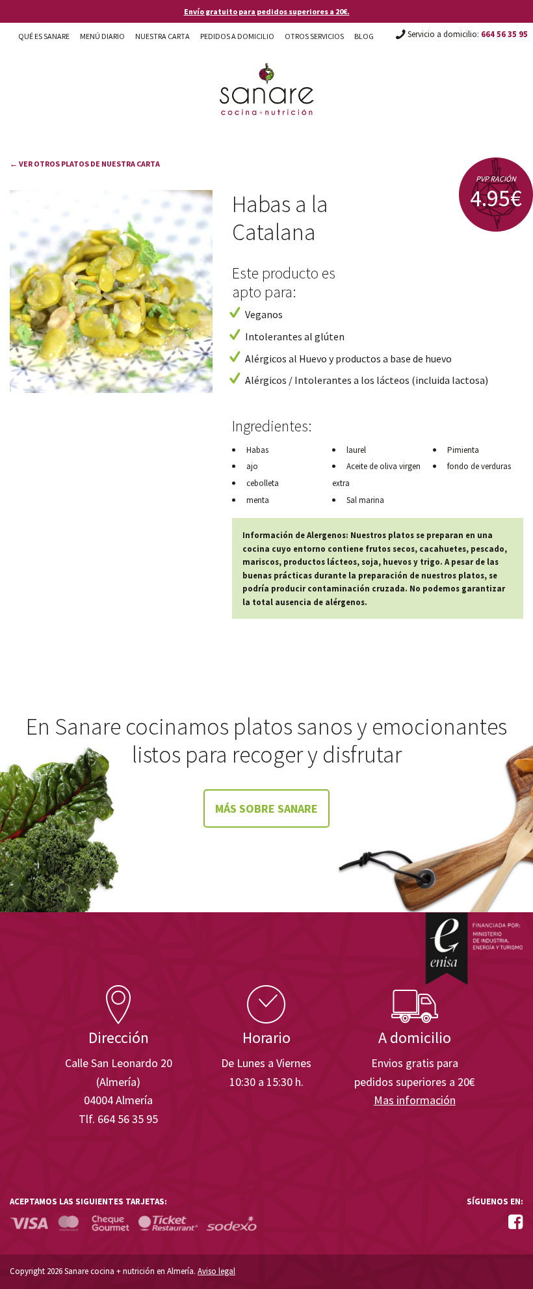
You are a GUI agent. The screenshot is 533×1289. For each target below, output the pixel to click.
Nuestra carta (162, 36)
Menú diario (102, 36)
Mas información (415, 1099)
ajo (252, 466)
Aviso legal (216, 1271)
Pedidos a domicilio (237, 36)
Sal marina (365, 500)
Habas (257, 449)
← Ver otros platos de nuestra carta (85, 164)
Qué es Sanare (44, 36)
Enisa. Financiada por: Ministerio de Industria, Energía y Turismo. (474, 948)
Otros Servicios (314, 36)
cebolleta (262, 483)
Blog (364, 36)
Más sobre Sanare (266, 808)
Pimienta (463, 449)
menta (257, 500)
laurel (356, 449)
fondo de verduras (479, 466)
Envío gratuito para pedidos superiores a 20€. (267, 11)
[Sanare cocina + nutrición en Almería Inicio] (267, 76)
